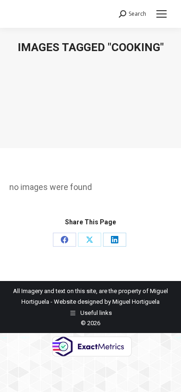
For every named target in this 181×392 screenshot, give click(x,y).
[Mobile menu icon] (161, 14)
